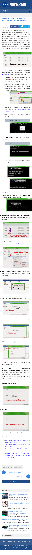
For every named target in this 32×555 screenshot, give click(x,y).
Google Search (22, 543)
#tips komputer (7, 467)
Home (4, 541)
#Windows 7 (18, 467)
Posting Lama (22, 476)
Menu (5, 11)
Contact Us (17, 545)
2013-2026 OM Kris (14, 548)
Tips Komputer (11, 541)
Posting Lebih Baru (12, 472)
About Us (10, 545)
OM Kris (15, 482)
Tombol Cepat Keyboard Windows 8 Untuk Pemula (15, 519)
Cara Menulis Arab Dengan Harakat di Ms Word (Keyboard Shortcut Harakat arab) (18, 503)
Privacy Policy (24, 545)
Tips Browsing (13, 543)
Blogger (28, 548)
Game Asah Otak (21, 541)
